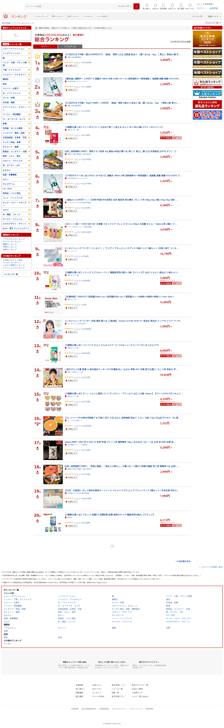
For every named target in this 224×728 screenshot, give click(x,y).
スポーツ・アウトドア (13, 166)
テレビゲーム (9, 189)
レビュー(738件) (81, 256)
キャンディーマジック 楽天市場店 (80, 663)
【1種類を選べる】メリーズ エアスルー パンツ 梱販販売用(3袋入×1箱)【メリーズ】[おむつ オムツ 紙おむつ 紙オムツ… (121, 272)
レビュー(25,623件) (82, 498)
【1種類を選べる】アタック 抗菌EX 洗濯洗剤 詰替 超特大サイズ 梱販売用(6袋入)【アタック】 (109, 514)
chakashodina (72, 687)
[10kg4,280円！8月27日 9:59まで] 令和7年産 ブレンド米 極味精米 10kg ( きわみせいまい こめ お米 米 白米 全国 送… (120, 442)
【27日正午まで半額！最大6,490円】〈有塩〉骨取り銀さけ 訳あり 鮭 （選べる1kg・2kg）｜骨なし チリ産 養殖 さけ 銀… (122, 563)
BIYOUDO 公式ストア (75, 638)
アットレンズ (72, 251)
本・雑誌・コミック (12, 220)
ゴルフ (6, 215)
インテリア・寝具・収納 (14, 138)
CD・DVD (7, 194)
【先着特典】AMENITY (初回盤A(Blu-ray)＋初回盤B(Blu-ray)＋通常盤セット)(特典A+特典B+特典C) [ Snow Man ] (119, 296)
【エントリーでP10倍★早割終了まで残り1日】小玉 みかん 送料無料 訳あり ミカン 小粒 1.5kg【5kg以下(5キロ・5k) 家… (122, 417)
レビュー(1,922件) (82, 595)
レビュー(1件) (80, 305)
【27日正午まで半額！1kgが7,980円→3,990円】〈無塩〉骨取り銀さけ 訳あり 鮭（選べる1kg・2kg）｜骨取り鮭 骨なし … (122, 103)
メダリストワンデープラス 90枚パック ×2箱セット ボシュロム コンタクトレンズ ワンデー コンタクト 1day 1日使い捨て (122, 708)
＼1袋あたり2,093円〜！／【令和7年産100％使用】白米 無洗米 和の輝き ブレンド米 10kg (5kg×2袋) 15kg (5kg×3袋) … (120, 199)
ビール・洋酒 (9, 103)
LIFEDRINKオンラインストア (78, 81)
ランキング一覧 (11, 279)
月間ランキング (10, 252)
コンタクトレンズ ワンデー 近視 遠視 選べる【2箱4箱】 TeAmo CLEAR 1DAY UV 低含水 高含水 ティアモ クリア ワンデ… (123, 321)
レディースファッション (14, 35)
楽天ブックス (72, 299)
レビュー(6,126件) (82, 450)
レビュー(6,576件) (82, 401)
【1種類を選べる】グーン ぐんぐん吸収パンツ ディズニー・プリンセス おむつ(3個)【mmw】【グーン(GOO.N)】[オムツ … (123, 393)
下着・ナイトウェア (12, 75)
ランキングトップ (41, 16)
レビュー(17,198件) (82, 87)
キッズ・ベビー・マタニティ (15, 209)
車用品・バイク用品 (12, 198)
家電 (5, 38)
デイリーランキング (12, 247)
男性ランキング (58, 16)
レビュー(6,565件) (82, 208)
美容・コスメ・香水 (12, 161)
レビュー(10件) (81, 619)
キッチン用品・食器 (12, 147)
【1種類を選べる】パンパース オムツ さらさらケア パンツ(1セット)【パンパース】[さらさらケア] (111, 345)
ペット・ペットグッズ (13, 203)
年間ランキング (10, 255)
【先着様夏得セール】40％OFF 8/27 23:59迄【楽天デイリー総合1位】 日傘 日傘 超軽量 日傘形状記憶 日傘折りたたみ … (122, 684)
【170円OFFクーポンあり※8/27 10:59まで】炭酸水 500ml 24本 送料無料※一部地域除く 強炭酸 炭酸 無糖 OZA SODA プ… (123, 175)
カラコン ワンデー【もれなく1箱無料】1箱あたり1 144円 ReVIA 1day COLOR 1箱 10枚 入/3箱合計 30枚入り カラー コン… (123, 660)
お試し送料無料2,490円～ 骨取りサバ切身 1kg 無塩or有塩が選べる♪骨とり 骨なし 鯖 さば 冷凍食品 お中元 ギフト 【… (121, 151)
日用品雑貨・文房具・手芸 (15, 143)
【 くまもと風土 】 (75, 420)
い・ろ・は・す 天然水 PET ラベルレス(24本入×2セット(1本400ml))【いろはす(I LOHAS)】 (108, 611)
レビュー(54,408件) (82, 644)
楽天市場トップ (9, 23)
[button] (155, 6)
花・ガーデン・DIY (11, 171)
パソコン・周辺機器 (12, 120)
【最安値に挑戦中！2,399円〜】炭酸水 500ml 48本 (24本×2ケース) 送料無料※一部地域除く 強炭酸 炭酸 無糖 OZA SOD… (122, 78)
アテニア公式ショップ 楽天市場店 (80, 227)
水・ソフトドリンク (12, 98)
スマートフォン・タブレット (15, 113)
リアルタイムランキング (14, 244)
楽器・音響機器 (10, 180)
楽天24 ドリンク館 (74, 614)
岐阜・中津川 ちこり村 (75, 372)
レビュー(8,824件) (82, 353)
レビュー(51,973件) (82, 183)
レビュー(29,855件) (82, 668)
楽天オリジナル (73, 590)
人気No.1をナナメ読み (13, 265)
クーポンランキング (12, 268)
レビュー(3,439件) (82, 111)
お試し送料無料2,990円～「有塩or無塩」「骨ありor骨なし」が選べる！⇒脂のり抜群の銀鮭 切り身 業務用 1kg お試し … (122, 466)
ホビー (6, 184)
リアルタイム (88, 16)
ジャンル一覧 (197, 16)
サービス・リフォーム (13, 224)
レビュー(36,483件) (82, 62)
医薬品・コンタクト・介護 (15, 157)
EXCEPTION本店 (73, 541)
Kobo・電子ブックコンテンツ (16, 234)
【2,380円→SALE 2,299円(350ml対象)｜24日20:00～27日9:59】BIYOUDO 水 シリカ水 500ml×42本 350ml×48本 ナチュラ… (122, 635)
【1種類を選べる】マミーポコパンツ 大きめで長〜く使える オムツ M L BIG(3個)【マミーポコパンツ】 (114, 127)
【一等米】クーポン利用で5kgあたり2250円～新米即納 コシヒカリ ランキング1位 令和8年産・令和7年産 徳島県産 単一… (122, 539)
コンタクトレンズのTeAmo (77, 323)
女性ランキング (73, 16)
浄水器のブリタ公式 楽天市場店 (78, 493)
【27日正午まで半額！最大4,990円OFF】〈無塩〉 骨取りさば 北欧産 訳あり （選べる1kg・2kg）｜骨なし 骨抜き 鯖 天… (122, 54)
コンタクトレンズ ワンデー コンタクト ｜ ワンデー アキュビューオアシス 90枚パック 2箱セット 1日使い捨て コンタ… (121, 248)
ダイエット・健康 (11, 152)
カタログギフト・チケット (15, 229)
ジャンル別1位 (101, 16)
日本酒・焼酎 (9, 108)
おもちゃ (7, 175)
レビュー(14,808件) (82, 329)
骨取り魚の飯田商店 (74, 57)
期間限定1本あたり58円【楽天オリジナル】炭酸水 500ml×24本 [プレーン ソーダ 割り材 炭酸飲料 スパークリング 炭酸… (122, 587)
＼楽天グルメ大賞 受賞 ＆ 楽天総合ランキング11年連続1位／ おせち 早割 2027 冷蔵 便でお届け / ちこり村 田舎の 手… (121, 369)
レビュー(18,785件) (82, 159)
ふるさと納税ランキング (14, 270)
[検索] (136, 6)
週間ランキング (10, 249)
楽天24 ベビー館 (73, 130)
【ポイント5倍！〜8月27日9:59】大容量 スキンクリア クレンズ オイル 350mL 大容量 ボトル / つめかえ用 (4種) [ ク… (120, 224)
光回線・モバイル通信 (13, 43)
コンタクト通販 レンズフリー (78, 711)
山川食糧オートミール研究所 (77, 445)
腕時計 (6, 84)
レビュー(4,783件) (82, 474)
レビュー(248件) (81, 547)
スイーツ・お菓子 (11, 94)
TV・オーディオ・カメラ (14, 32)
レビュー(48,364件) (82, 232)
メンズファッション (12, 58)
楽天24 (70, 517)
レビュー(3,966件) (82, 280)
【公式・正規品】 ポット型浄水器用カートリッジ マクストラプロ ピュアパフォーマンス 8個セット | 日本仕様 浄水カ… (121, 490)
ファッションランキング (14, 273)
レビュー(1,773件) (82, 716)
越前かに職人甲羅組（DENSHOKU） (80, 154)
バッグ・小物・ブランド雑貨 (15, 69)
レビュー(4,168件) (82, 523)
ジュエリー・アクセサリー (15, 80)
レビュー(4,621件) (82, 377)
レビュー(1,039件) (82, 571)
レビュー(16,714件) (82, 692)
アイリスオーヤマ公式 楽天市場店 (79, 202)
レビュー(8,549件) (82, 135)
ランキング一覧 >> (213, 23)
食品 (5, 89)
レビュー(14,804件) (82, 426)
